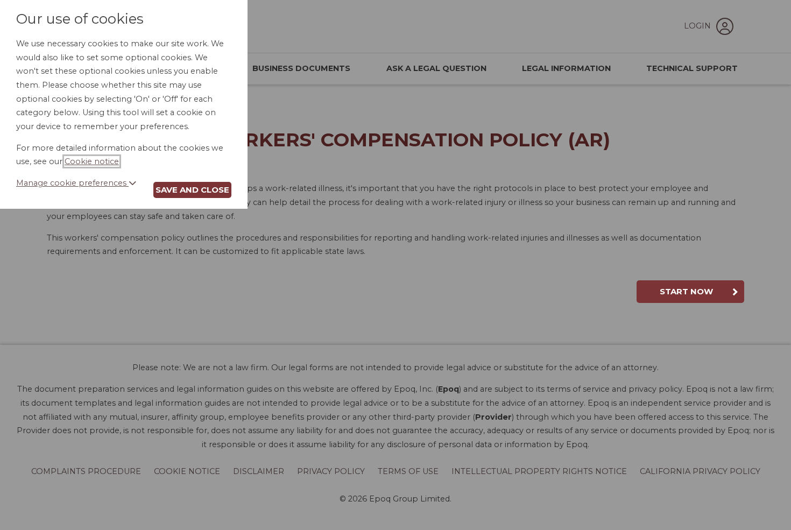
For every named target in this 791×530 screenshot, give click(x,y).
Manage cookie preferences (72, 183)
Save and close (192, 190)
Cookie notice (92, 161)
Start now (686, 291)
